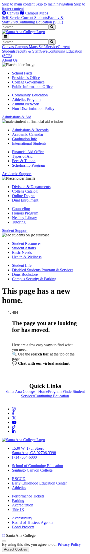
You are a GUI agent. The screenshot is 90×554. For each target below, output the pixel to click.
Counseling (21, 209)
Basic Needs (22, 252)
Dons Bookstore (25, 274)
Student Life (22, 265)
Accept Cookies (15, 549)
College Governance (28, 82)
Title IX (18, 509)
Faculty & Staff (28, 51)
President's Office (26, 77)
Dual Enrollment (25, 200)
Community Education (30, 95)
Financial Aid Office (28, 152)
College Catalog (25, 191)
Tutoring (19, 222)
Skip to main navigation (54, 4)
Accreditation (22, 505)
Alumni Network (25, 104)
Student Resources (26, 243)
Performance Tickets (28, 496)
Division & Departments (31, 187)
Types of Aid (22, 156)
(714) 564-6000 (24, 457)
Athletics (19, 487)
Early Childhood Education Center (39, 483)
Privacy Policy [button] (69, 544)
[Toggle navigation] (5, 36)
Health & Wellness (27, 257)
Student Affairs (24, 248)
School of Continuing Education (37, 466)
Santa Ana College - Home (27, 391)
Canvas (13, 13)
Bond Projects (23, 527)
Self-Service (11, 17)
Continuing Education (51, 396)
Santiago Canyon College (32, 470)
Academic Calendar (27, 134)
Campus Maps (36, 13)
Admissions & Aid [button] (16, 117)
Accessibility (22, 518)
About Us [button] (10, 60)
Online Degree (23, 196)
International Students (29, 143)
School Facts (22, 73)
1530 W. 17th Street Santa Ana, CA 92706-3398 (34, 450)
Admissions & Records (30, 130)
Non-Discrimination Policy (33, 108)
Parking (18, 500)
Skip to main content (18, 4)
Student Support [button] (15, 230)
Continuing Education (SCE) (40, 22)
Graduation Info (24, 139)
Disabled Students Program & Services (42, 270)
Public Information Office (32, 86)
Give (13, 22)
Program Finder (60, 391)
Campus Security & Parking (34, 279)
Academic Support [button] (17, 174)
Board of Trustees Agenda (32, 522)
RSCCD (19, 479)
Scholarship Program (28, 165)
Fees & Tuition (24, 161)
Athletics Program (26, 99)
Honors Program (25, 213)
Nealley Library (24, 217)
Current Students (34, 17)
